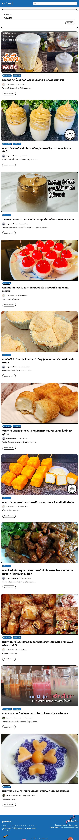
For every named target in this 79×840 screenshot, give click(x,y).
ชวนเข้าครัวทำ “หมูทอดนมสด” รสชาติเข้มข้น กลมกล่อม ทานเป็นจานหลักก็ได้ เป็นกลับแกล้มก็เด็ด (37, 572)
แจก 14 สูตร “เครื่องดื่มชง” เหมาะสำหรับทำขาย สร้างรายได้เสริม (35, 713)
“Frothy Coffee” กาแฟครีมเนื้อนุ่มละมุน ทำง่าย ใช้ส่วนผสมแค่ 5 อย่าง (38, 219)
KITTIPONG (10, 84)
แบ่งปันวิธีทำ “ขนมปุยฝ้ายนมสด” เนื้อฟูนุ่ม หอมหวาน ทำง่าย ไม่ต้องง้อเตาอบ (38, 360)
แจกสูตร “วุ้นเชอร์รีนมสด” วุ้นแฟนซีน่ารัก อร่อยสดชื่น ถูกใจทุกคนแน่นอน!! (35, 289)
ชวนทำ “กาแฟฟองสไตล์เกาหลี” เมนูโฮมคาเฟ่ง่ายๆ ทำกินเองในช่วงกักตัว (36, 149)
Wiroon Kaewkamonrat (13, 718)
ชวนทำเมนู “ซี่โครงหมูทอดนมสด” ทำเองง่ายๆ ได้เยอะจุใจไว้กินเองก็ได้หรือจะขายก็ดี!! (37, 643)
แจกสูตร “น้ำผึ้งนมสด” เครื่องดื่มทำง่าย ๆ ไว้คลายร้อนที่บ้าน (33, 80)
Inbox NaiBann (73, 825)
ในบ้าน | (7, 3)
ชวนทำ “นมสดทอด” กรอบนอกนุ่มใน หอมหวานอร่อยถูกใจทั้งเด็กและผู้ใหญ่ (37, 432)
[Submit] (76, 3)
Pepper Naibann (11, 156)
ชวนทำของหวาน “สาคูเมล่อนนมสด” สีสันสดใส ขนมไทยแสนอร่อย (36, 791)
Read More (8, 93)
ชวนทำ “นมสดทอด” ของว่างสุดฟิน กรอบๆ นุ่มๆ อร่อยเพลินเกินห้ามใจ (38, 502)
